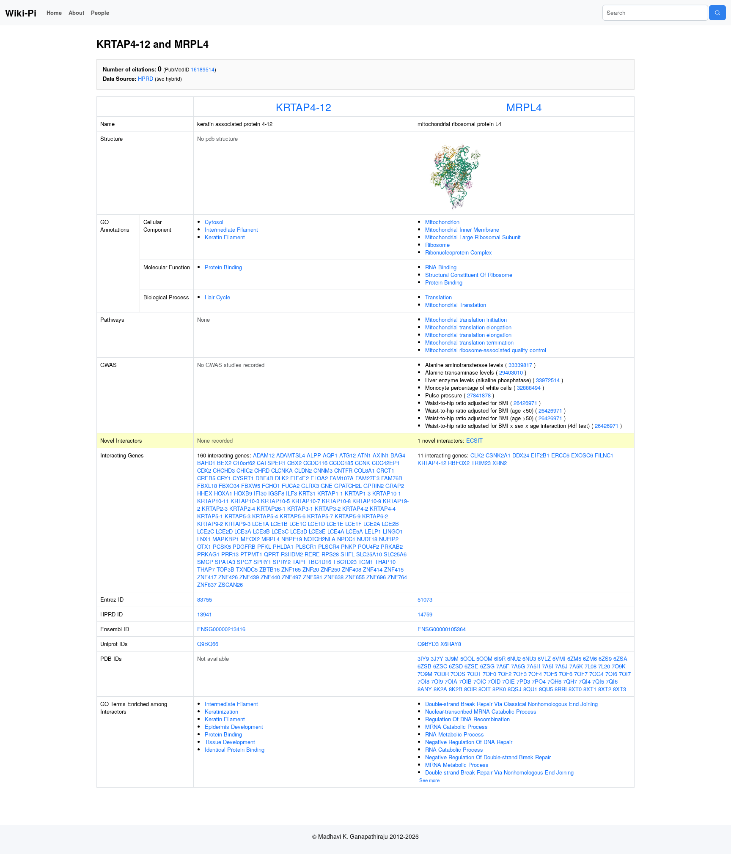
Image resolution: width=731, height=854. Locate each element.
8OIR (470, 689)
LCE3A (242, 531)
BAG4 (397, 455)
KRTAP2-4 (242, 508)
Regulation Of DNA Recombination (467, 719)
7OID (494, 681)
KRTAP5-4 (265, 516)
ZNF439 (249, 577)
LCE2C (205, 531)
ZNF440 (270, 577)
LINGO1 (393, 531)
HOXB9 (243, 493)
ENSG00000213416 (221, 629)
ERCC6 (560, 455)
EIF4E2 (299, 478)
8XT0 (575, 689)
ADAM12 (264, 455)
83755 (204, 599)
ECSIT (474, 440)
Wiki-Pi (20, 13)
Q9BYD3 (428, 644)
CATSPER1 (271, 463)
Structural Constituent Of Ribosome (468, 275)
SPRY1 (262, 562)
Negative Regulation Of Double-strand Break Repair (488, 757)
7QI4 (585, 681)
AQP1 (330, 455)
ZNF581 (312, 577)
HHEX (204, 493)
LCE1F (353, 524)
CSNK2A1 (498, 455)
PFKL (264, 546)
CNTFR (343, 470)
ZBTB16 (269, 569)
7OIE (508, 681)
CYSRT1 (243, 478)
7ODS (458, 674)
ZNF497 (291, 577)
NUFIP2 (388, 539)
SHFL (348, 554)
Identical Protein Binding (234, 749)
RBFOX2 (459, 463)
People (100, 12)
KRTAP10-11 (213, 501)
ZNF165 (291, 569)
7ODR (441, 674)
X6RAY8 (450, 644)
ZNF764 (397, 577)
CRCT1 (385, 470)
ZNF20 (310, 569)
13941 (204, 614)
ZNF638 (334, 577)
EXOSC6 (582, 455)
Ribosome (437, 245)
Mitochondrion (442, 222)
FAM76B (391, 478)
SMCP (205, 562)
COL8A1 (364, 470)
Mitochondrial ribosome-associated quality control (485, 350)
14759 (425, 614)
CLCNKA (282, 470)
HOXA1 (223, 493)
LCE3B (261, 531)
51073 (425, 599)
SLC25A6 (395, 554)
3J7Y (437, 658)
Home (54, 12)
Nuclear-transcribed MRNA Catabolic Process (480, 711)
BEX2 (224, 463)
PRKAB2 (392, 546)
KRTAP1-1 (330, 493)
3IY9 (423, 658)
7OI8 (423, 681)
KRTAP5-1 (210, 516)
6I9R (500, 658)
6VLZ (544, 658)
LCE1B (279, 524)
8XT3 (619, 689)
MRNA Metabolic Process (457, 765)
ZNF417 (207, 577)
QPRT (271, 554)
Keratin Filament (225, 237)
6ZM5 (574, 658)
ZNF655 (355, 577)
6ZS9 (605, 658)
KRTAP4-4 (383, 508)
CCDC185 (341, 463)
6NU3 (529, 658)
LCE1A (260, 524)
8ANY (425, 689)
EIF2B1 (540, 455)
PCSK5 (222, 546)
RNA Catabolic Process (454, 749)
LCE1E (335, 524)
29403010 (511, 372)
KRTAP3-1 (300, 508)
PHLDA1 (283, 546)
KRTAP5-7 (320, 516)
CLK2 (477, 455)
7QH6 (554, 681)
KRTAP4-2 (355, 508)
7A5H (533, 666)
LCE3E (317, 531)
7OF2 (504, 674)
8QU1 (530, 689)
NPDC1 (346, 539)
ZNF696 (376, 577)
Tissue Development (230, 742)
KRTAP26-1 (271, 508)
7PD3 (523, 681)
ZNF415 (394, 569)
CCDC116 (315, 463)
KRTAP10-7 (305, 501)
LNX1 (204, 539)
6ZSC (440, 666)
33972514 (548, 380)
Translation (438, 297)
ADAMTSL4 (290, 455)
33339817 (520, 365)
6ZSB (424, 666)
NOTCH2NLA (319, 539)
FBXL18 (207, 486)
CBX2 (294, 463)
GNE (327, 486)
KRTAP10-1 (386, 493)
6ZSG (487, 666)
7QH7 (570, 681)
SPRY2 (282, 562)
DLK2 (282, 478)
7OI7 (625, 674)
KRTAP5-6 (292, 516)
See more (429, 780)
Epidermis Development (234, 727)
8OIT (484, 689)
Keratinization (221, 711)
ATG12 (347, 455)
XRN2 (499, 463)
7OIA (451, 681)
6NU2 (514, 658)
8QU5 (546, 689)
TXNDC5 (247, 569)
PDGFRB (244, 546)
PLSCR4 (328, 546)
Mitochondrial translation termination (469, 342)
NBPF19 (291, 539)
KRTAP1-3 (358, 493)
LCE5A (354, 531)
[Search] (717, 12)
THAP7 (206, 569)
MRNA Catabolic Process (456, 727)
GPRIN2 (373, 486)
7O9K (619, 666)
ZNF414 (372, 569)
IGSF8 (276, 493)
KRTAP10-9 (366, 501)
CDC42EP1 (386, 463)
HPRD (145, 78)
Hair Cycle (217, 297)
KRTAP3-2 (328, 508)
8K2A (440, 689)
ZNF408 (351, 569)
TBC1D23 (345, 562)
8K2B (455, 689)
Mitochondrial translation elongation (468, 327)
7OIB (465, 681)
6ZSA (620, 658)
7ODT (474, 674)
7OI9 (437, 681)
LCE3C (280, 531)
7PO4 (539, 681)
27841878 (479, 395)
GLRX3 (310, 486)
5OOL (467, 658)
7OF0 (489, 674)
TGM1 (365, 562)
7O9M (425, 674)
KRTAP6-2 (375, 516)
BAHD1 (206, 463)
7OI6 (611, 674)
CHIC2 (244, 470)
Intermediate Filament (231, 229)
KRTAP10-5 (275, 501)
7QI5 (598, 681)
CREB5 (206, 478)
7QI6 (612, 681)
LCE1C (297, 524)
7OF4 (535, 674)
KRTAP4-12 (303, 106)
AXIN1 (381, 455)
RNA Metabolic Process (454, 734)
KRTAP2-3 (215, 508)
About (76, 12)
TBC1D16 (319, 562)
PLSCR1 (305, 546)
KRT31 (307, 493)
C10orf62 (244, 463)
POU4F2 (368, 546)
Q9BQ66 (207, 644)
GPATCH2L (348, 486)
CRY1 (224, 478)
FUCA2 (291, 486)
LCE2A (371, 524)
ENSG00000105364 (442, 629)
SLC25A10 (369, 554)
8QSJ (515, 689)
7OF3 (520, 674)
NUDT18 (367, 539)
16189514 (202, 69)
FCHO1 (271, 486)
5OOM (484, 658)
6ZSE (471, 666)
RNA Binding (440, 267)
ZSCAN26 (230, 584)
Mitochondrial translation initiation (466, 319)
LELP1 (373, 531)
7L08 (590, 666)
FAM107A (342, 478)
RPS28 (330, 554)
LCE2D (224, 531)
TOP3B (225, 569)
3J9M (452, 658)
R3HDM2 (292, 554)
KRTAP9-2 (210, 524)
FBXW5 (250, 486)
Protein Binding (223, 267)
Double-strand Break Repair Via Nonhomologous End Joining (499, 772)
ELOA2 (319, 478)
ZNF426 (228, 577)
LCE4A (335, 531)
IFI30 (260, 493)
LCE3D (298, 531)
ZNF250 (330, 569)
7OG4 (596, 674)
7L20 (604, 666)
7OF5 (550, 674)
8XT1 (589, 689)
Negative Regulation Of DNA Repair (468, 742)
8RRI (561, 689)
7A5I (547, 666)
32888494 (529, 387)
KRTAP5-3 (237, 516)
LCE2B (390, 524)
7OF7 (581, 674)
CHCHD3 (224, 470)
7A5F (502, 666)
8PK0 (499, 689)
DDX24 (520, 455)
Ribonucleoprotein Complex (458, 252)
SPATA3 (225, 562)
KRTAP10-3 (245, 501)
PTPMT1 (251, 554)
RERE (312, 554)
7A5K (576, 666)
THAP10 (385, 562)
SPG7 (244, 562)
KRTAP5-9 (347, 516)
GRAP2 (394, 486)
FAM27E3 (367, 478)
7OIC (479, 681)
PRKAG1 (208, 554)
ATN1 (364, 455)
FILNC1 (604, 455)
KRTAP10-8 (336, 501)
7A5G (518, 666)
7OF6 (565, 674)
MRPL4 (524, 106)
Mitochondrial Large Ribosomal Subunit (473, 237)
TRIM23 (481, 463)
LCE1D (316, 524)
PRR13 (230, 554)
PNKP (348, 546)
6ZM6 (590, 658)
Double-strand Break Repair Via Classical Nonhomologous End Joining (511, 704)
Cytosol (214, 222)
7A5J (561, 666)
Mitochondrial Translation (455, 305)
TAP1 (299, 562)
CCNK (362, 463)
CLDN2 (303, 470)
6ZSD (456, 666)
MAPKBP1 (225, 539)
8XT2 (604, 689)
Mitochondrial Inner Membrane (462, 229)
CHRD (261, 470)
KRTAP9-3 (237, 524)
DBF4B (264, 478)
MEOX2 (250, 539)
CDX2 (204, 470)
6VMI (559, 658)
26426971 (525, 403)
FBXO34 (229, 486)
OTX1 (204, 546)
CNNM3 (323, 470)
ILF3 (291, 493)
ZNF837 (207, 584)
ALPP (314, 455)
